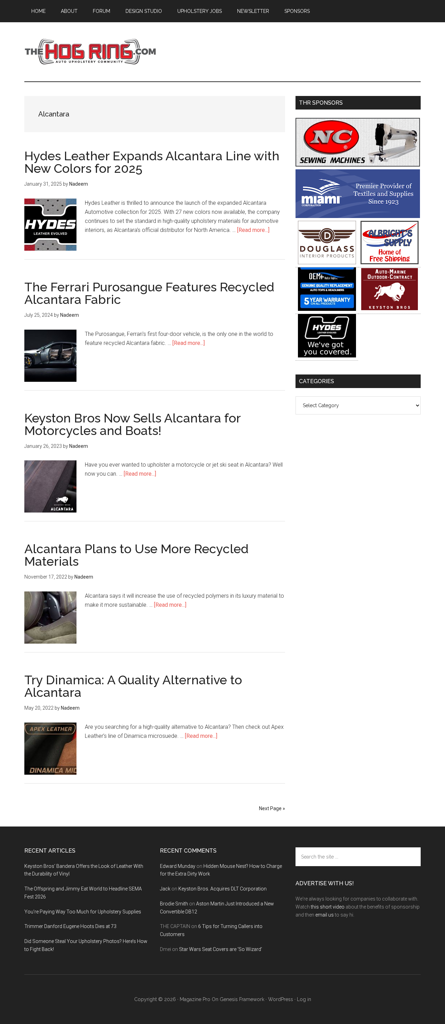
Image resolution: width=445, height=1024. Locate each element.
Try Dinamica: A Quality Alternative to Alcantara (133, 686)
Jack (165, 889)
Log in (304, 999)
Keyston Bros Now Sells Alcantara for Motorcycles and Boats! (132, 424)
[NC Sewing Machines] (358, 164)
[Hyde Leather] (327, 355)
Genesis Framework (242, 999)
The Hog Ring (90, 51)
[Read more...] (253, 230)
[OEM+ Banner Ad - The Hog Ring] (327, 309)
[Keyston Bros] (390, 309)
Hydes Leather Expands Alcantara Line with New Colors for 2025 (152, 162)
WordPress (280, 999)
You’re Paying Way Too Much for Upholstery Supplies (82, 911)
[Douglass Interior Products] (327, 262)
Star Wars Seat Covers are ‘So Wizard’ (220, 949)
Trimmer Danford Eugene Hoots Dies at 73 (70, 926)
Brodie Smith (174, 903)
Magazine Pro (195, 999)
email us (324, 915)
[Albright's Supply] (390, 262)
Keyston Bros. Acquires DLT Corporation (222, 889)
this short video (328, 907)
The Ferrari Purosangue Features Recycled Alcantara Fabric (149, 293)
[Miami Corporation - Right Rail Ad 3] (358, 216)
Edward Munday (177, 866)
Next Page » (272, 808)
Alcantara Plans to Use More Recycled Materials (136, 555)
